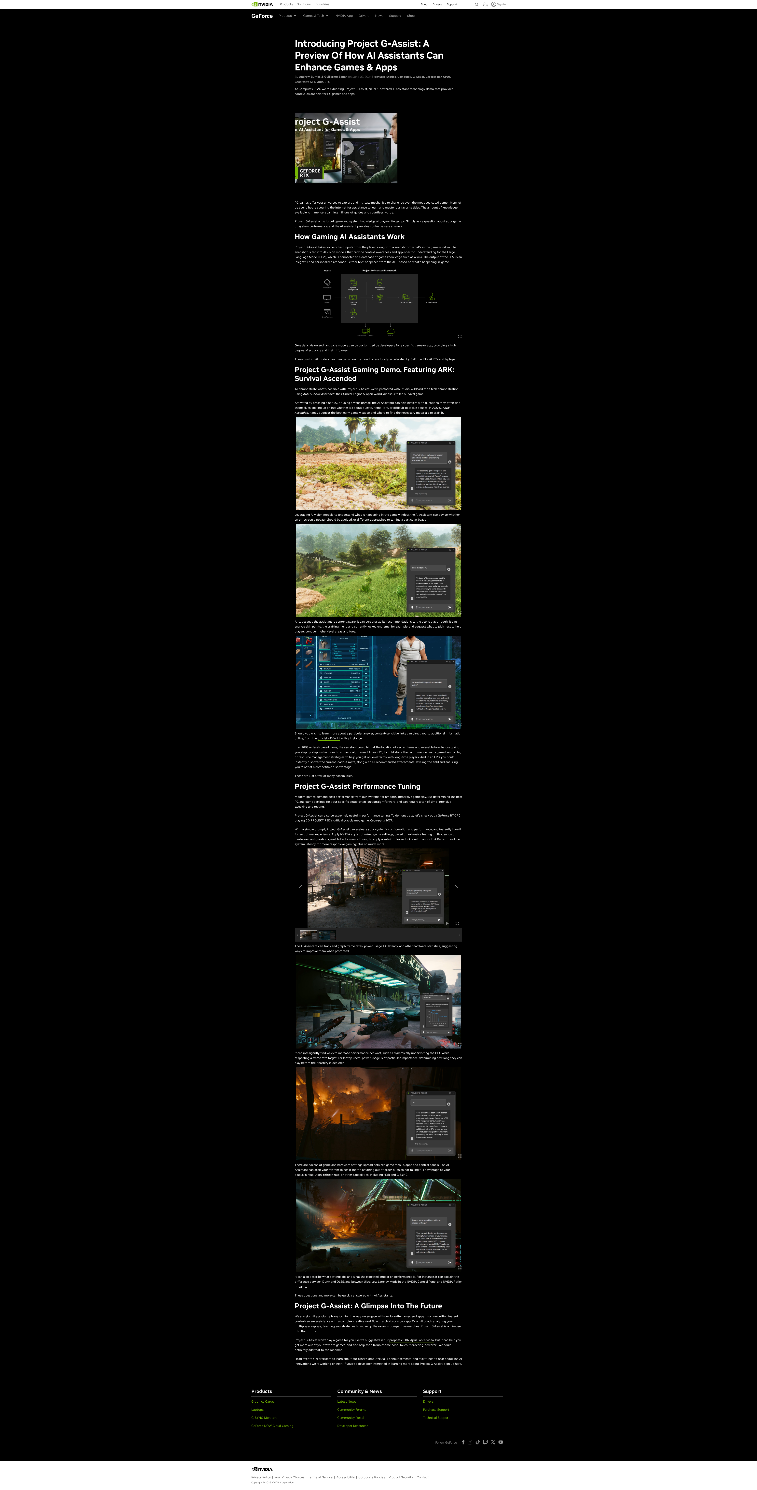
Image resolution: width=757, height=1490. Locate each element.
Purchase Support (436, 1409)
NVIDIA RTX (322, 82)
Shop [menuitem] (424, 4)
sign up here (452, 1364)
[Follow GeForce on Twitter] (493, 1442)
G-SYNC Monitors (264, 1418)
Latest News (346, 1401)
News (379, 16)
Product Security (401, 1477)
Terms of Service (320, 1477)
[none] (477, 3)
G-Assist (418, 77)
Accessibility (345, 1477)
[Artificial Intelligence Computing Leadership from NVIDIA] (262, 4)
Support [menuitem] (452, 4)
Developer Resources (352, 1426)
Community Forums (351, 1409)
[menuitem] (286, 4)
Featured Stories (385, 77)
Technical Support (436, 1418)
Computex (404, 77)
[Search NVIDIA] (477, 4)
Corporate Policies (371, 1477)
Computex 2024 (310, 89)
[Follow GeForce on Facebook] (463, 1442)
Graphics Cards (262, 1401)
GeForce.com (322, 1359)
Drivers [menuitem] (437, 4)
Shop (411, 16)
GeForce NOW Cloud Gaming (272, 1426)
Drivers (364, 16)
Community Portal (350, 1418)
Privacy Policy (261, 1477)
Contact (423, 1477)
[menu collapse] (277, 4)
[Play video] (346, 148)
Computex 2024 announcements (388, 1359)
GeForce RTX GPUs (438, 77)
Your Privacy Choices (289, 1477)
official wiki (329, 738)
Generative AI (304, 82)
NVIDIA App (344, 16)
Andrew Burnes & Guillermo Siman (323, 77)
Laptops (257, 1409)
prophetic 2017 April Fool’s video (411, 1340)
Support (395, 16)
